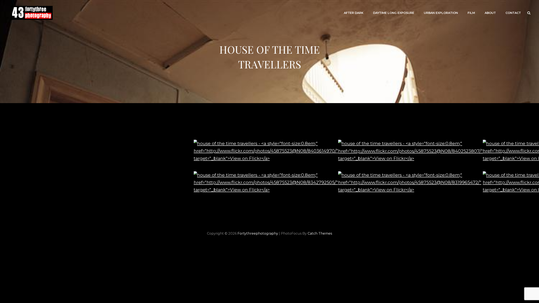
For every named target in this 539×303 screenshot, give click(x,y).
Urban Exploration (441, 13)
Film (471, 13)
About (490, 13)
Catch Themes (320, 233)
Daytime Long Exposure (393, 13)
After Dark (353, 13)
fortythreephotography (257, 233)
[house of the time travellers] (266, 151)
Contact (513, 13)
